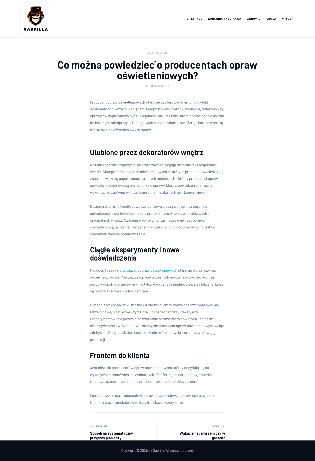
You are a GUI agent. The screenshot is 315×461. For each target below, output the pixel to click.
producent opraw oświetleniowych (149, 270)
